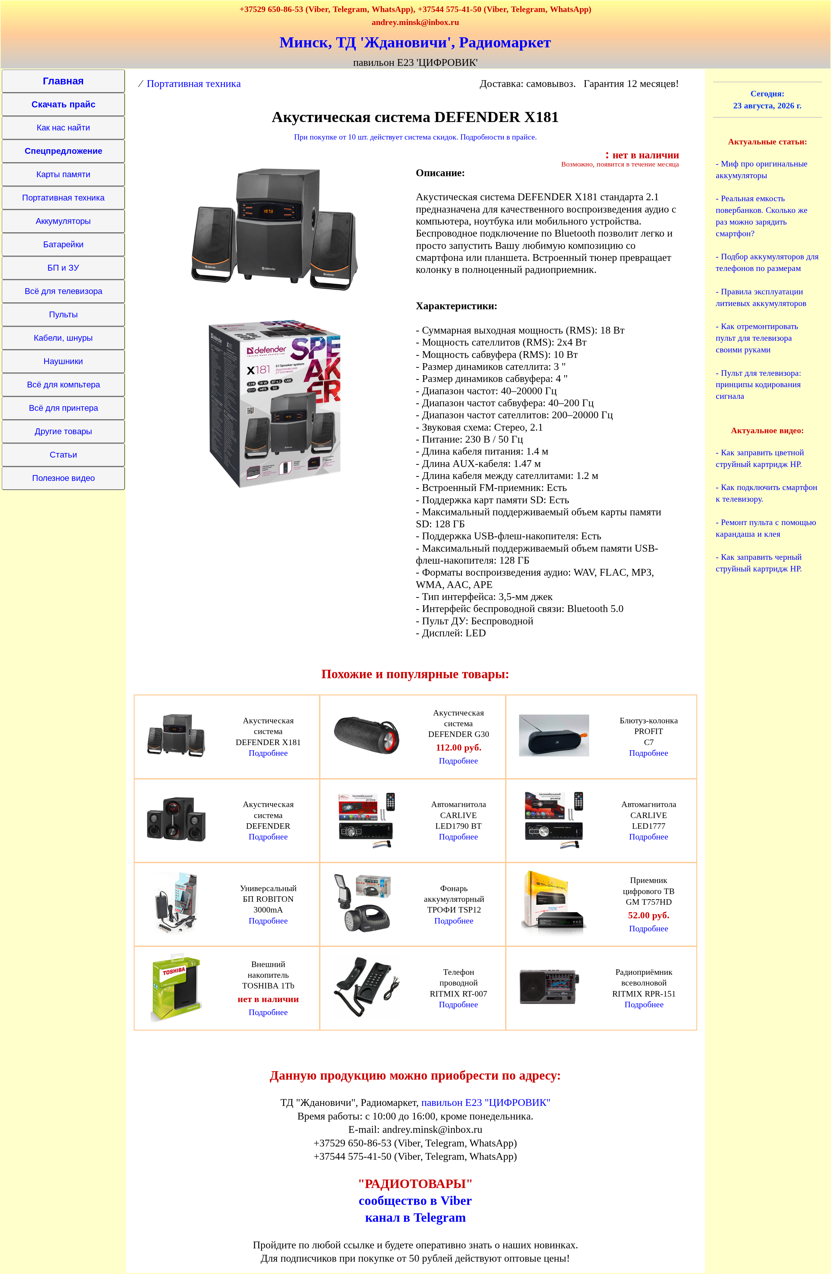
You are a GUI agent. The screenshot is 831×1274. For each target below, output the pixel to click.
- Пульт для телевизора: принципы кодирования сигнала (758, 384)
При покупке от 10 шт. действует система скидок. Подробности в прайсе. (415, 137)
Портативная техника (194, 83)
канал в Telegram (415, 1217)
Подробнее (268, 753)
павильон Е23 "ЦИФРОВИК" (486, 1102)
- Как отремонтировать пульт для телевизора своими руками (757, 338)
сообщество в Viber (415, 1200)
